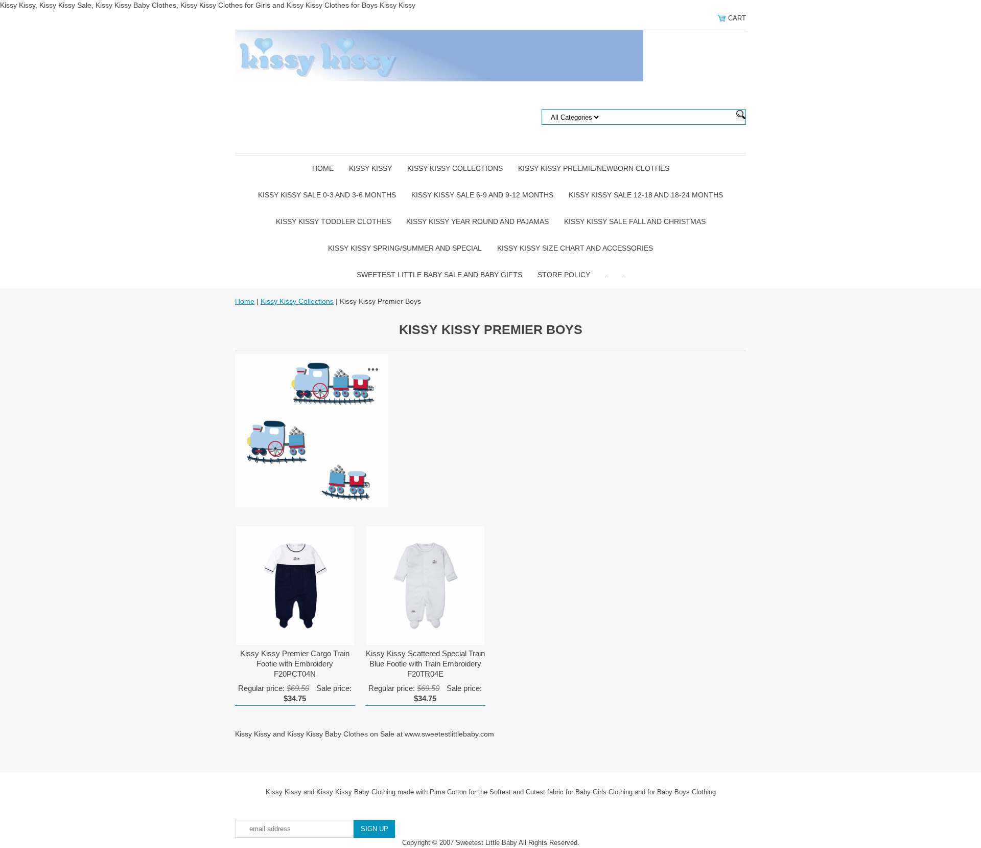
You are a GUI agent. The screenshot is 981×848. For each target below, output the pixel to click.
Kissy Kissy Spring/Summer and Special (405, 248)
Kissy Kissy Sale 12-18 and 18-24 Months (646, 195)
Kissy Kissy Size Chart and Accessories (575, 248)
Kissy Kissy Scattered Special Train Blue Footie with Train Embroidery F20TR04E (425, 663)
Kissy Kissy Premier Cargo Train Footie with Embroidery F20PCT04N (294, 663)
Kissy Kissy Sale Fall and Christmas (635, 221)
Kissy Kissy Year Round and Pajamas (477, 221)
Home (323, 168)
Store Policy (564, 275)
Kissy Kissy (370, 168)
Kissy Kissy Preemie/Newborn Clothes (593, 168)
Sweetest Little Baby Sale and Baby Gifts (439, 275)
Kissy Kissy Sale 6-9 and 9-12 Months (482, 195)
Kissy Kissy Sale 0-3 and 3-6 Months (327, 195)
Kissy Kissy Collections (455, 168)
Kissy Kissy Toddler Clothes (333, 221)
